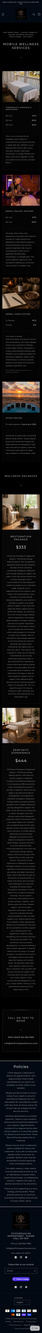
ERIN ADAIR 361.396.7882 (21, 1037)
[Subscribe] (34, 1271)
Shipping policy (29, 1325)
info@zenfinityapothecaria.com (21, 1043)
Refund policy (18, 1321)
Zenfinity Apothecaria (19, 1318)
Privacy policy (31, 1321)
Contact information (22, 1328)
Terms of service (15, 1325)
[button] (2, 14)
